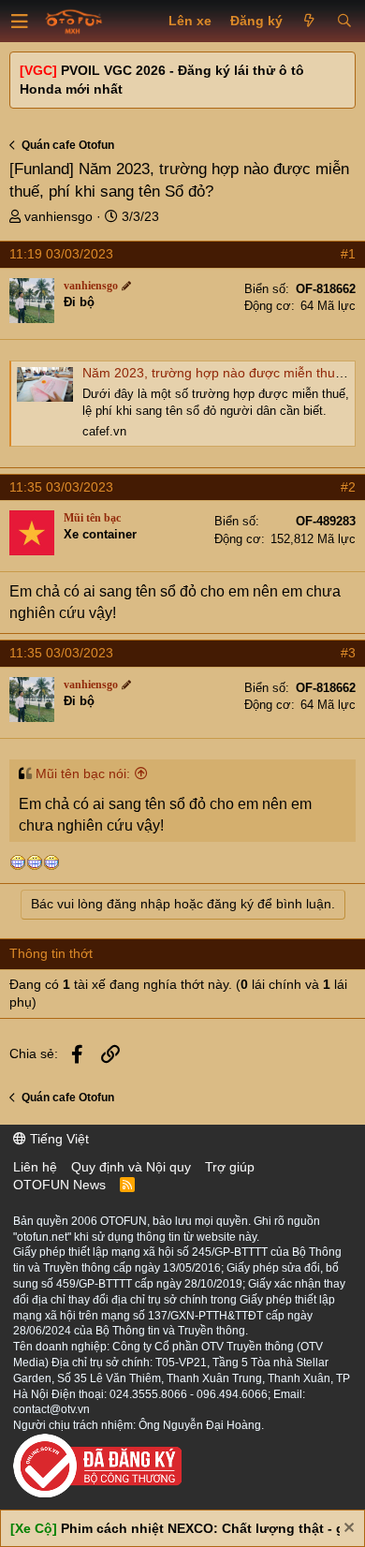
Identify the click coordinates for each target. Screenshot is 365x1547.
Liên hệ (35, 1166)
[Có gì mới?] (309, 21)
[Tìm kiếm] (344, 21)
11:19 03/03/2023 (61, 253)
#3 (348, 652)
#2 (348, 486)
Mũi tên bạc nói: (83, 773)
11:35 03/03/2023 (61, 486)
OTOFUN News (59, 1184)
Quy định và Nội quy (131, 1166)
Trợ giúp (230, 1166)
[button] (20, 21)
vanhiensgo (58, 216)
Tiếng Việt (57, 1138)
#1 (348, 253)
